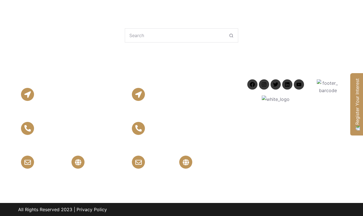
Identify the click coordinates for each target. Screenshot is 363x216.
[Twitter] (276, 84)
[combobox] (174, 35)
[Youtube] (299, 84)
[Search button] (231, 35)
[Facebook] (252, 84)
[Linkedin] (287, 84)
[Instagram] (264, 84)
